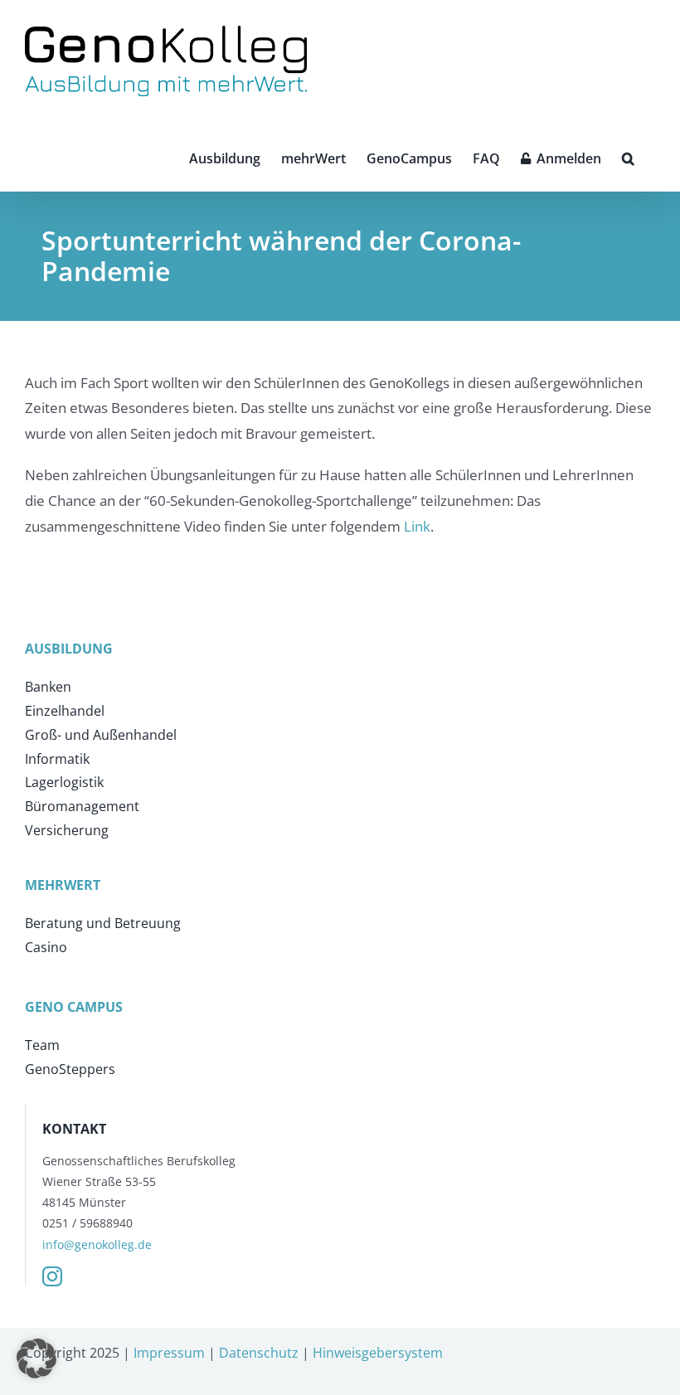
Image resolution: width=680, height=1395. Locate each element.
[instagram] (52, 1276)
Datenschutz (259, 1353)
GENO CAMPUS (74, 1007)
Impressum (169, 1353)
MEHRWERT (62, 885)
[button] (628, 157)
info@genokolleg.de (97, 1244)
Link (417, 526)
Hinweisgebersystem (378, 1353)
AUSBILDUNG (69, 648)
